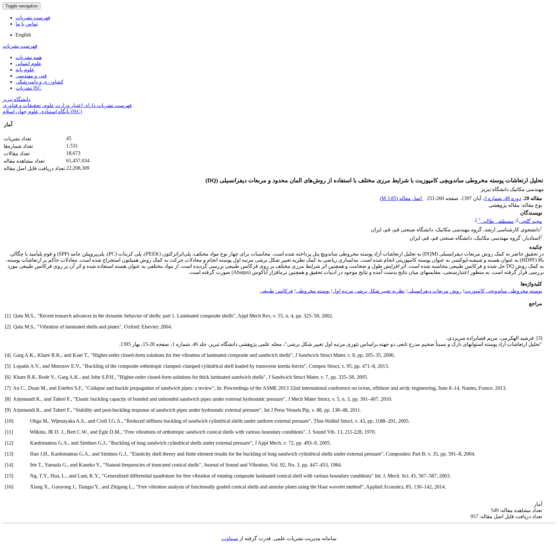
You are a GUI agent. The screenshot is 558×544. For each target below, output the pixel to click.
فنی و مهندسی (31, 75)
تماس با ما (27, 23)
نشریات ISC (28, 88)
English (23, 34)
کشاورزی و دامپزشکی (40, 82)
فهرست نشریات (33, 17)
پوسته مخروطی (313, 291)
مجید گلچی (530, 221)
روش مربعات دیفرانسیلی (434, 291)
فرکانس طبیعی (276, 291)
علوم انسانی (29, 63)
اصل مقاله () (401, 198)
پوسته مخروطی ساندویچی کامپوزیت (503, 291)
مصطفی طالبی (496, 221)
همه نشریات (29, 57)
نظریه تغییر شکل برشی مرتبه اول (369, 291)
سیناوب (230, 538)
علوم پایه (25, 69)
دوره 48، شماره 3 (502, 198)
